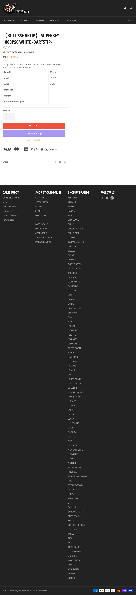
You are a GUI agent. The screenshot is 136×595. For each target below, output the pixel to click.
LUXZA (71, 427)
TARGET (71, 534)
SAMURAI (72, 507)
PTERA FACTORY (75, 485)
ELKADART (73, 312)
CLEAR (71, 255)
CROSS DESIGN (75, 268)
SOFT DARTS (41, 197)
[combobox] (125, 8)
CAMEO (71, 237)
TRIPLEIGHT (73, 547)
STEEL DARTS (41, 202)
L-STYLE (71, 405)
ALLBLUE (72, 202)
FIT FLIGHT (73, 330)
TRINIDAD (72, 542)
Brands (25, 20)
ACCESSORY (41, 233)
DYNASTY (72, 304)
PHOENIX (72, 472)
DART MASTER (74, 281)
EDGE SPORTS (74, 308)
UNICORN (72, 556)
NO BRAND (73, 454)
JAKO (70, 374)
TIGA (70, 538)
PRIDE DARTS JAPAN (77, 476)
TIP (36, 220)
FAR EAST (72, 326)
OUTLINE (72, 463)
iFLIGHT (71, 370)
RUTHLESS (73, 498)
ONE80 (71, 458)
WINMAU (72, 564)
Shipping (40, 20)
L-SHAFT (72, 401)
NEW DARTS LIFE (75, 450)
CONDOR (72, 259)
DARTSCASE (40, 215)
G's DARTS (72, 339)
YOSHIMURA (73, 569)
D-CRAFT (72, 277)
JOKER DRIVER (75, 379)
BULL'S (71, 224)
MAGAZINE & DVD (43, 242)
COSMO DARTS (75, 264)
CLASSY (71, 251)
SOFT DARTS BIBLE (76, 525)
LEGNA (71, 419)
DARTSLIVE (73, 286)
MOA (70, 441)
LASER (71, 414)
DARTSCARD (41, 228)
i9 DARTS (72, 365)
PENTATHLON (74, 467)
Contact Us (70, 20)
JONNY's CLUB (75, 383)
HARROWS (73, 357)
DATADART (73, 290)
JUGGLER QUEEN (76, 392)
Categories (8, 20)
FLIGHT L (72, 335)
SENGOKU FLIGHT (76, 511)
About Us (54, 20)
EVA (70, 317)
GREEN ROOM (74, 348)
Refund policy (9, 220)
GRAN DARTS (74, 343)
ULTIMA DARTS (74, 551)
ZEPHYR (72, 573)
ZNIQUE (71, 578)
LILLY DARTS (73, 423)
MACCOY (72, 432)
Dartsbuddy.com (15, 590)
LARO (70, 410)
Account (130, 20)
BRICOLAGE (73, 220)
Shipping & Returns (11, 197)
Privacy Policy (9, 206)
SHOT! (71, 520)
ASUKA (71, 206)
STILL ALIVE (73, 529)
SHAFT (38, 211)
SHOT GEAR (73, 516)
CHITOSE (72, 246)
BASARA (71, 211)
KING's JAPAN (74, 396)
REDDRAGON (74, 489)
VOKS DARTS (74, 560)
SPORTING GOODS (43, 237)
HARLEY (71, 352)
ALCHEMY (72, 197)
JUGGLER (72, 388)
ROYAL (71, 494)
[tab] (5, 58)
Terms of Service (10, 215)
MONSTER (72, 445)
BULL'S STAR (74, 233)
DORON (71, 299)
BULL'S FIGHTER (75, 228)
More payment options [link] (34, 140)
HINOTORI (72, 361)
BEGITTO (72, 215)
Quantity (6, 111)
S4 (69, 503)
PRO (70, 480)
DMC (70, 295)
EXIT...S (71, 321)
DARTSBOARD (41, 224)
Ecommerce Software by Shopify (34, 590)
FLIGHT (38, 206)
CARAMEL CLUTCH (76, 242)
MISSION (72, 436)
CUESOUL (72, 273)
